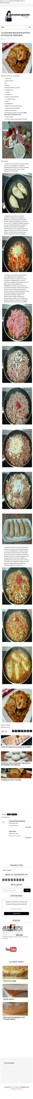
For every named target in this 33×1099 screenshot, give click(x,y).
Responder (28, 827)
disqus (9, 814)
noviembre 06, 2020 (13, 823)
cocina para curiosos (17, 821)
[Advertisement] (16, 799)
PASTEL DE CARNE (9, 981)
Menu (2, 27)
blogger (4, 814)
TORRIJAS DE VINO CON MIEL (11, 780)
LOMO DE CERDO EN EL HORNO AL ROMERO (16, 747)
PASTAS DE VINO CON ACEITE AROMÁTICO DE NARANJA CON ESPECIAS (15, 764)
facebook (14, 814)
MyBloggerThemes (16, 1089)
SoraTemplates (15, 1087)
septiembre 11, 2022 (13, 833)
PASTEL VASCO (8, 999)
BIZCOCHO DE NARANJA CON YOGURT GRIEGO (14, 1018)
